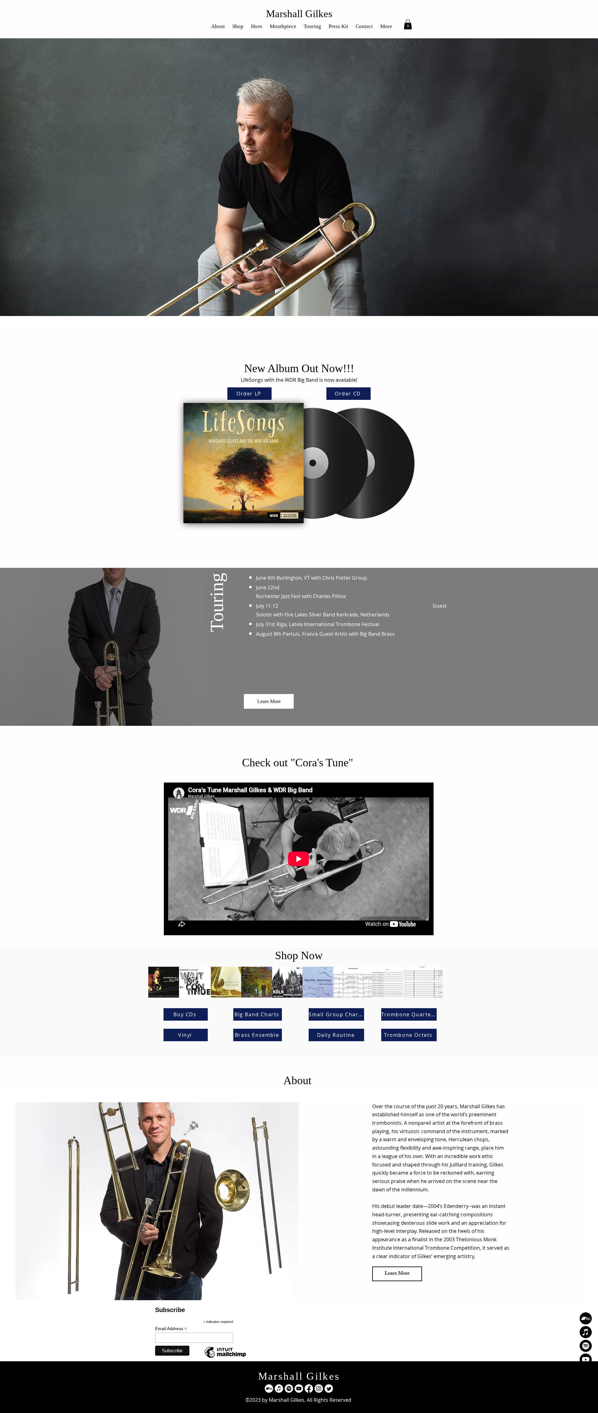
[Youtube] (586, 1359)
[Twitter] (586, 1401)
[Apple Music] (586, 1332)
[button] (408, 24)
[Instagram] (586, 1387)
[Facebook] (586, 1373)
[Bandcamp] (586, 1318)
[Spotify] (586, 1346)
